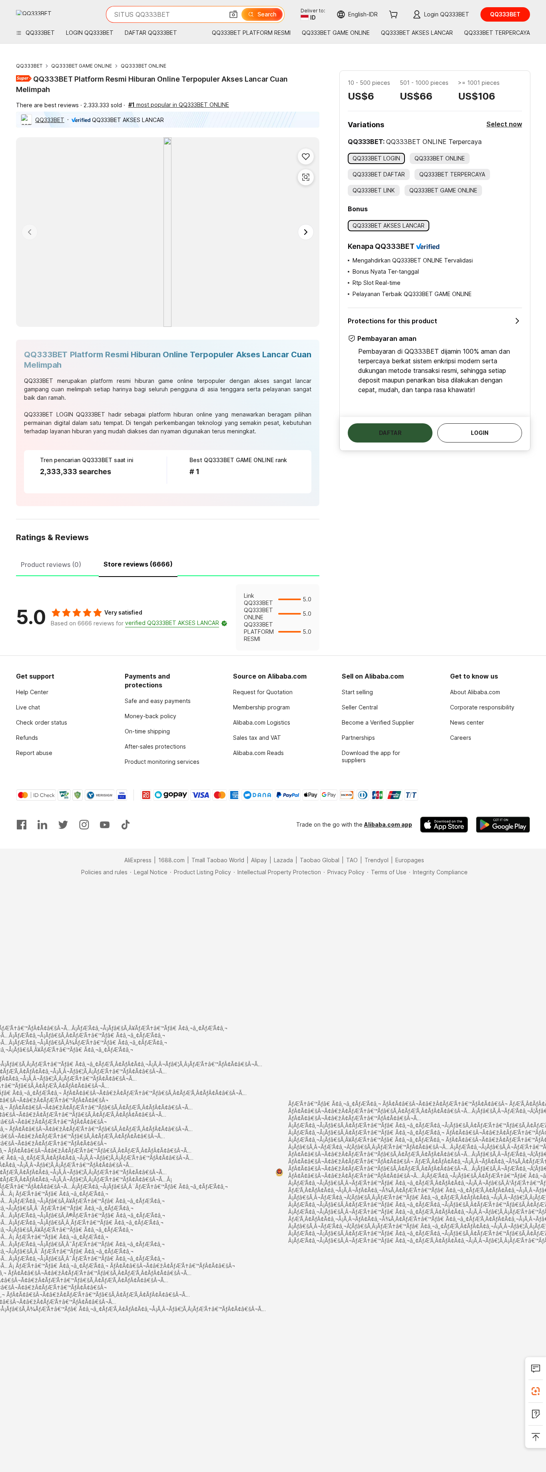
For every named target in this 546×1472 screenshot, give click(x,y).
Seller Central (360, 707)
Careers (460, 737)
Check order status (41, 722)
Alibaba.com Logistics (261, 722)
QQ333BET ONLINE (143, 66)
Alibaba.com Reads (258, 752)
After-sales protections (155, 746)
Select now (504, 124)
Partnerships (358, 737)
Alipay (259, 860)
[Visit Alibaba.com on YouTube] (104, 824)
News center (467, 722)
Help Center (32, 692)
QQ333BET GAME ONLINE (81, 66)
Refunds (27, 737)
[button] (233, 14)
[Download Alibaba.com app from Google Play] (503, 825)
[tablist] (167, 563)
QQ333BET (29, 66)
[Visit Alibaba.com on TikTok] (125, 824)
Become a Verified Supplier (378, 722)
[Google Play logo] (34, 12)
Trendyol (377, 860)
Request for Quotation (263, 692)
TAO (352, 860)
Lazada (283, 860)
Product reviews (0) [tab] (51, 565)
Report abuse (34, 752)
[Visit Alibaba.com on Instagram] (84, 824)
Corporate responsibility (482, 707)
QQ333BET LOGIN (48, 414)
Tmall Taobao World (217, 860)
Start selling (357, 692)
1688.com (171, 860)
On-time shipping (147, 731)
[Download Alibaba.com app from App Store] (444, 825)
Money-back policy (150, 716)
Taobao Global (319, 860)
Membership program (261, 707)
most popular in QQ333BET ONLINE (178, 104)
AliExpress (137, 860)
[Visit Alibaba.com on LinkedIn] (42, 824)
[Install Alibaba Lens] (535, 1391)
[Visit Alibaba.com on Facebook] (21, 824)
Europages (409, 860)
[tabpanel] (167, 617)
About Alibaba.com (475, 692)
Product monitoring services (162, 761)
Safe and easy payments (158, 700)
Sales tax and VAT (257, 737)
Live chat (28, 707)
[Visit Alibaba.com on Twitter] (63, 824)
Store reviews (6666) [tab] (138, 564)
